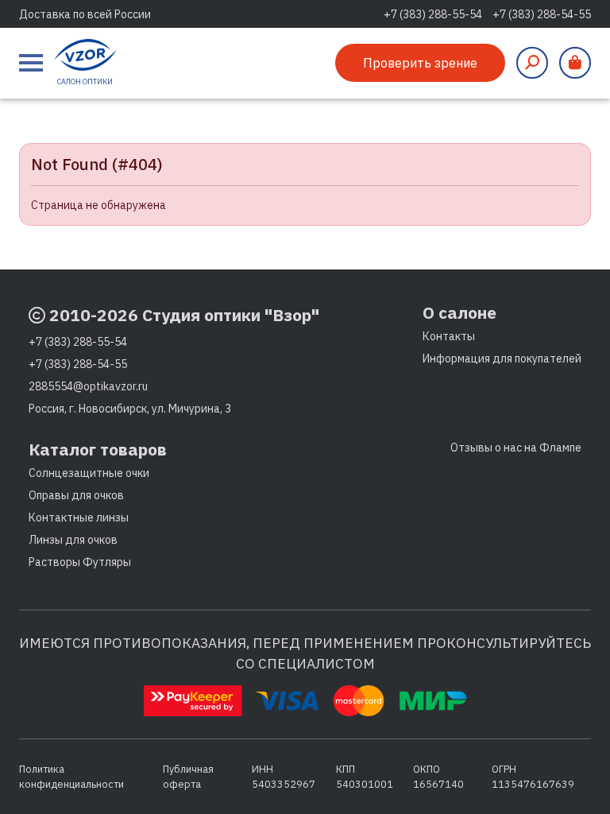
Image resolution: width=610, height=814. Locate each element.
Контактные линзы (79, 517)
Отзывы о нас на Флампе (515, 447)
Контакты (449, 336)
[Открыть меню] (31, 63)
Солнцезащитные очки (89, 473)
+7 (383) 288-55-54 (433, 14)
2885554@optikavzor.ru (88, 386)
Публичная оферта (188, 776)
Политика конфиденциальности (71, 776)
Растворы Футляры (80, 562)
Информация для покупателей (502, 358)
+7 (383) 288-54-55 (541, 14)
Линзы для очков (73, 540)
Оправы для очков (76, 495)
